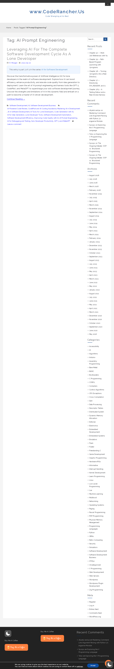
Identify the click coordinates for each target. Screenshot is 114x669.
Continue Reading (16, 99)
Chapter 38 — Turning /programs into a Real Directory (98, 74)
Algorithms (93, 354)
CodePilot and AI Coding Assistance (42, 109)
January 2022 (94, 290)
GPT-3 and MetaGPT (62, 121)
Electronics (93, 426)
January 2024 (94, 242)
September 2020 (95, 327)
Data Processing (95, 404)
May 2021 (93, 305)
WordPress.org (95, 617)
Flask (91, 443)
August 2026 (94, 175)
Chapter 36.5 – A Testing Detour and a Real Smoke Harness (97, 92)
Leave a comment (14, 124)
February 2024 (95, 238)
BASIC (91, 371)
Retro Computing (96, 540)
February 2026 (95, 190)
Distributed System (96, 412)
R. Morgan (13, 63)
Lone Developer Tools (34, 115)
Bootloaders (94, 375)
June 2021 (93, 301)
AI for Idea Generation (15, 115)
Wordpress (93, 580)
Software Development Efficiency (20, 118)
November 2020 (95, 319)
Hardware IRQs (95, 461)
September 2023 (95, 257)
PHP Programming (96, 516)
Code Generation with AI (63, 112)
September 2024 (95, 212)
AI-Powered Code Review (17, 109)
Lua (90, 490)
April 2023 (93, 275)
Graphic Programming (98, 458)
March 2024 (94, 234)
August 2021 (94, 294)
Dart (90, 401)
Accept (93, 665)
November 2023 (95, 249)
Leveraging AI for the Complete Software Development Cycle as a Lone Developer (39, 54)
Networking (93, 501)
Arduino (92, 357)
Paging (92, 509)
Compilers (93, 386)
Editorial (92, 422)
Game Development (97, 454)
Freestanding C (95, 450)
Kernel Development (97, 473)
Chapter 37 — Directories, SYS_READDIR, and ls (97, 83)
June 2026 (93, 183)
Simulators (93, 547)
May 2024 (93, 227)
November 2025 (95, 194)
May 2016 (93, 334)
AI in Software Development (19, 112)
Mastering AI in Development (68, 109)
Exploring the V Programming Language (97, 127)
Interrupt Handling (96, 469)
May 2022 (93, 286)
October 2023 (94, 253)
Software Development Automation (57, 115)
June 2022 (93, 282)
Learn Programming (97, 476)
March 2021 (93, 312)
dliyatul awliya (94, 110)
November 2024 (95, 209)
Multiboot (93, 497)
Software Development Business (43, 105)
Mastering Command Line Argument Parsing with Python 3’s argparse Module (94, 642)
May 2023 (93, 271)
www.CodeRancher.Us (57, 11)
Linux (91, 480)
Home (8, 28)
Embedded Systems (97, 436)
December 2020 (95, 316)
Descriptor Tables (96, 408)
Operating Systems (96, 505)
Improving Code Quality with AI (46, 118)
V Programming (95, 568)
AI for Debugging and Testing (18, 121)
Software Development (18, 105)
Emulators (93, 439)
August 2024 (94, 216)
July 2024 (93, 220)
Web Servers (94, 576)
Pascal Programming (97, 512)
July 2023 (93, 264)
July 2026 (93, 179)
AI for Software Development (54, 70)
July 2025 (93, 197)
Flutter (91, 447)
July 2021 (93, 297)
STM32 (92, 561)
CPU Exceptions (95, 393)
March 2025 (93, 205)
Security (92, 544)
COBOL (92, 382)
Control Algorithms (96, 390)
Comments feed (95, 613)
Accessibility (94, 346)
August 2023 (94, 260)
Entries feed (94, 609)
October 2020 (94, 323)
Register (92, 602)
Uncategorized (95, 565)
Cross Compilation (96, 397)
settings (80, 667)
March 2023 (94, 279)
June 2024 (93, 223)
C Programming (95, 378)
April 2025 (93, 201)
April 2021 (93, 308)
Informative (93, 465)
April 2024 (93, 231)
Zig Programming (96, 590)
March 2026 (94, 186)
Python (92, 532)
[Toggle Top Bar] (108, 4)
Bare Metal (93, 367)
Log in (91, 605)
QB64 (91, 536)
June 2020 (93, 330)
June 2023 (93, 268)
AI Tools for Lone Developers (42, 112)
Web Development (96, 572)
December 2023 (95, 245)
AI (29, 105)
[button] (8, 633)
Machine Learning (96, 494)
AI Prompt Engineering (68, 118)
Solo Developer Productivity (42, 121)
